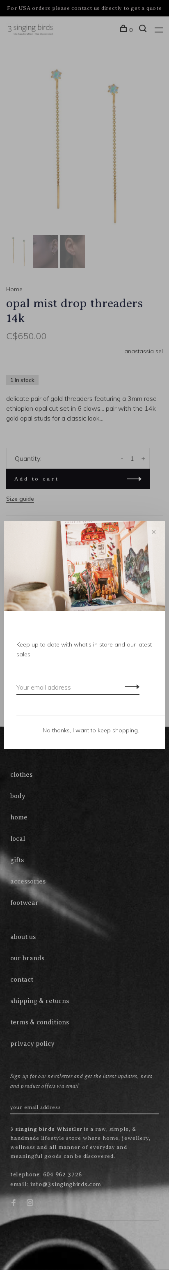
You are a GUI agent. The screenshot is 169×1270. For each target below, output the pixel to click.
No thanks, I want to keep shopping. (91, 730)
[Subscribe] (129, 686)
